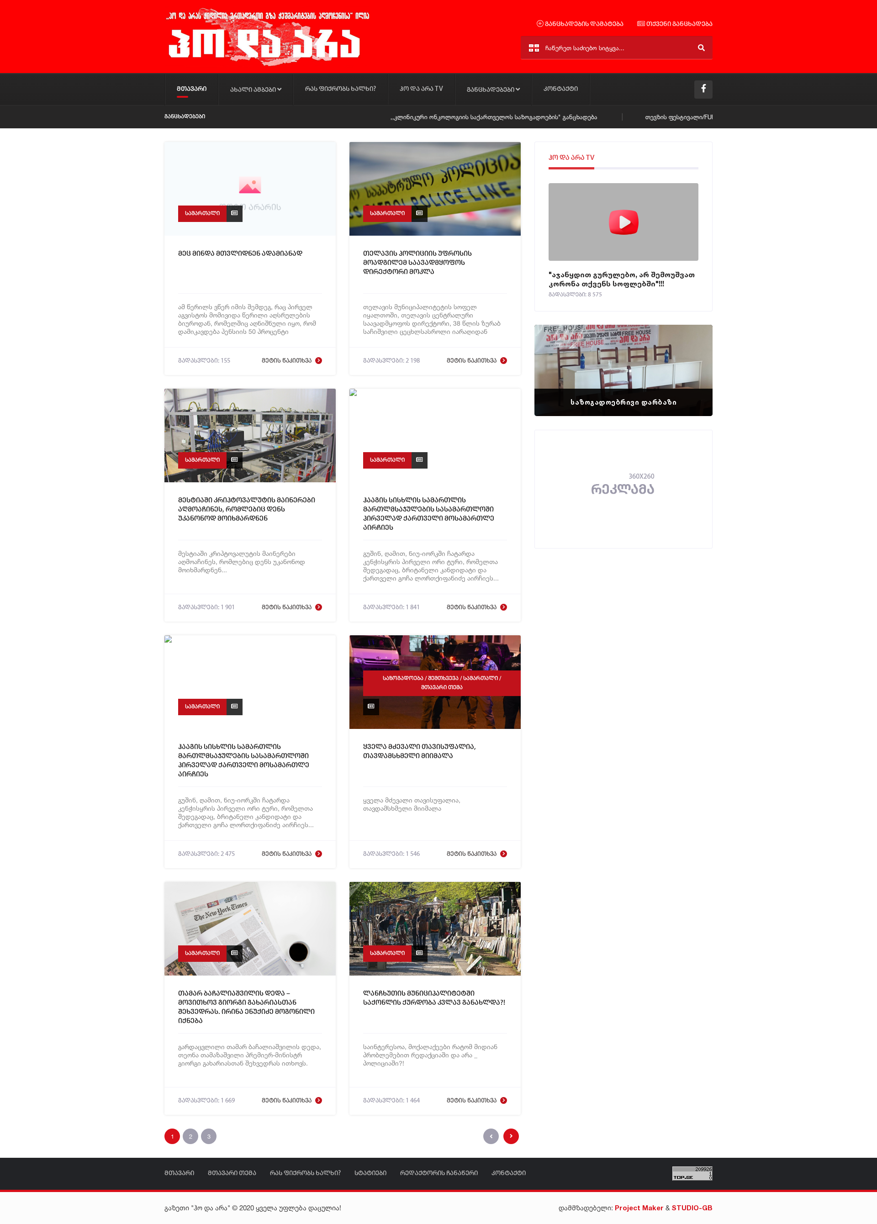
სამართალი (202, 213)
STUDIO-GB (692, 1207)
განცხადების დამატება (583, 24)
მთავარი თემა (442, 688)
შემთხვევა (443, 678)
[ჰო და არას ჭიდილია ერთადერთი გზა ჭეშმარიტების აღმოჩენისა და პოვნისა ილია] (267, 65)
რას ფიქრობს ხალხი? (340, 89)
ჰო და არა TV (421, 89)
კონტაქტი (561, 89)
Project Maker (639, 1207)
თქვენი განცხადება (679, 24)
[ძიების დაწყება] (701, 48)
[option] (623, 370)
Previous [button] (557, 359)
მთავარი (191, 89)
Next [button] (690, 359)
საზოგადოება (403, 678)
